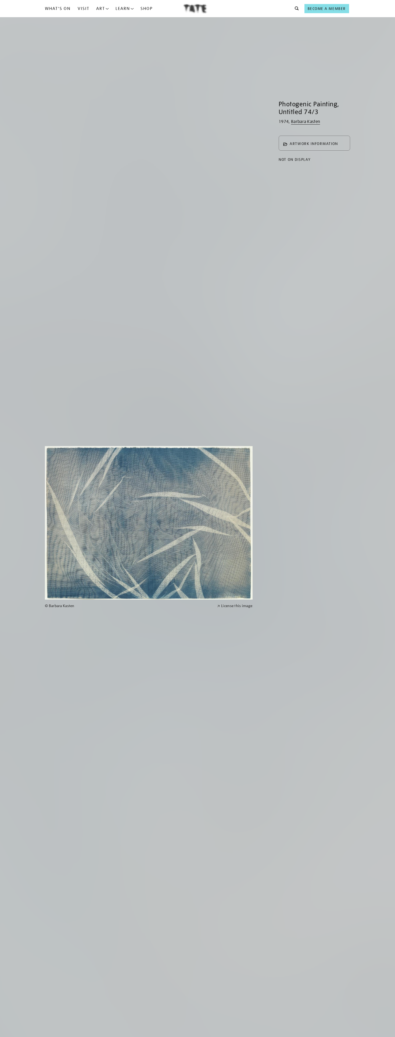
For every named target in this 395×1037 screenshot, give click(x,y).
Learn (123, 8)
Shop (147, 8)
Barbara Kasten (305, 121)
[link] (129, 606)
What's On (58, 8)
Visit (83, 8)
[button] (295, 8)
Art (100, 8)
